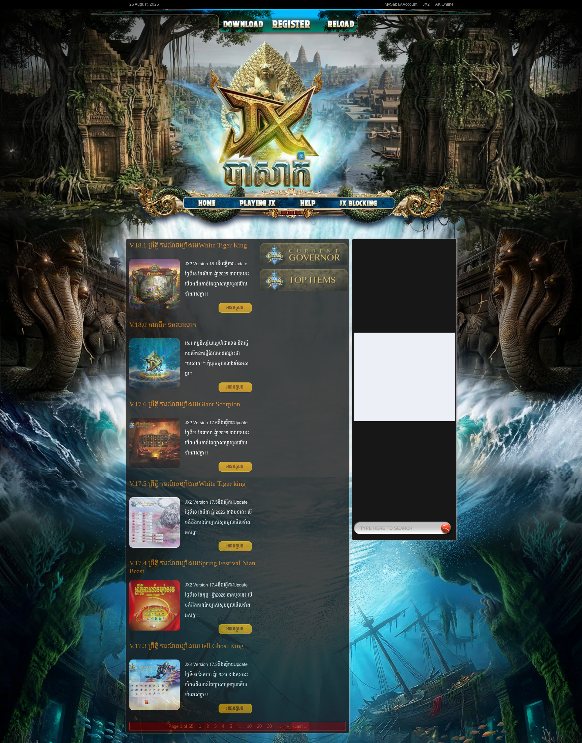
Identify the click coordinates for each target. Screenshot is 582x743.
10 (249, 726)
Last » (300, 726)
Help (308, 203)
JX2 (426, 4)
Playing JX (257, 203)
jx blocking (358, 203)
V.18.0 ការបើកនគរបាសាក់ (162, 324)
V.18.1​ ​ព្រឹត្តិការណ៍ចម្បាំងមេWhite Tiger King (188, 245)
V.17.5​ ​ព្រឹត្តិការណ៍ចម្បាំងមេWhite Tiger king (187, 483)
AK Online (444, 4)
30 (269, 726)
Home (207, 203)
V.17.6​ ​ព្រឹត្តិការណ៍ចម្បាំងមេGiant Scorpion (184, 404)
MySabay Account (401, 4)
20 (259, 726)
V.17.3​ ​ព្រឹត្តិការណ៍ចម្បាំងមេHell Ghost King (186, 645)
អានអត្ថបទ (235, 308)
